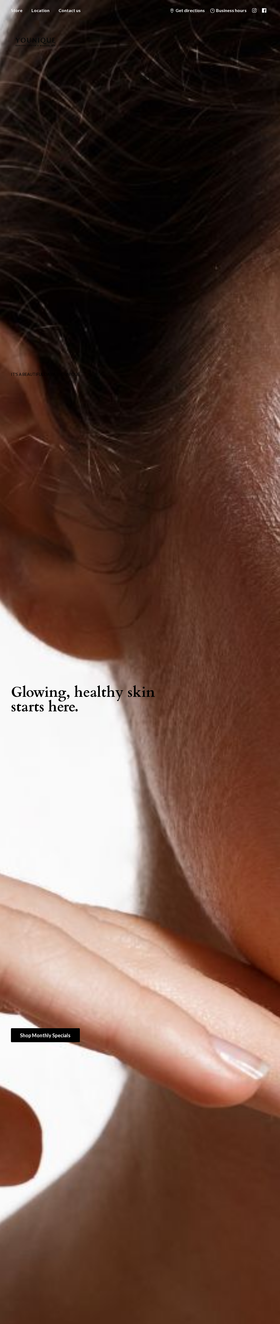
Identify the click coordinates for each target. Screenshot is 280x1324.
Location (40, 10)
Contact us (70, 10)
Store (16, 10)
